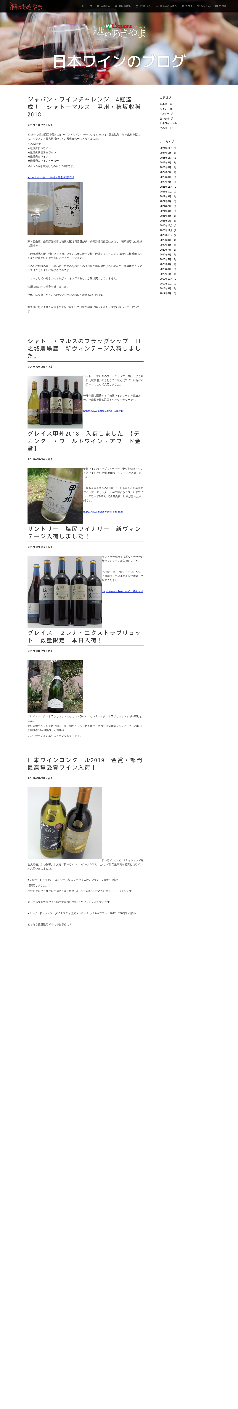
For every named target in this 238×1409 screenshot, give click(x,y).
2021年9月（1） (168, 196)
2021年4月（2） (168, 211)
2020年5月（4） (168, 259)
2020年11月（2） (169, 230)
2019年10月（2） (169, 283)
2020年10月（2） (169, 235)
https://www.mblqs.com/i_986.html (103, 511)
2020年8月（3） (168, 244)
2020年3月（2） (168, 269)
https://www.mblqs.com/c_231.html (103, 410)
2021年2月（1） (168, 215)
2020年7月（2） (168, 249)
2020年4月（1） (168, 264)
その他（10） (167, 128)
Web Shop (205, 6)
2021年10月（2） (169, 191)
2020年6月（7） (168, 254)
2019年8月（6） (168, 293)
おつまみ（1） (168, 118)
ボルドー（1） (168, 113)
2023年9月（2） (168, 162)
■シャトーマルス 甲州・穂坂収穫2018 (51, 177)
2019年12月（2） (169, 278)
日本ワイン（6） (169, 123)
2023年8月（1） (168, 167)
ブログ (188, 6)
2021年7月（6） (168, 206)
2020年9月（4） (168, 240)
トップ (88, 6)
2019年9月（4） (168, 288)
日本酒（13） (167, 103)
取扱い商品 (144, 6)
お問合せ (223, 6)
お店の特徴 (124, 6)
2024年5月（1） (168, 152)
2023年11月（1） (169, 157)
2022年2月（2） (168, 182)
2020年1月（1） (168, 274)
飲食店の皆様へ (168, 6)
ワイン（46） (167, 108)
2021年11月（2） (169, 186)
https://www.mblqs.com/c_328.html (122, 591)
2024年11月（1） (169, 148)
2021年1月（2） (168, 220)
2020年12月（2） (169, 225)
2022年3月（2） (168, 177)
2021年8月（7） (168, 201)
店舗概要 (104, 6)
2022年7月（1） (168, 172)
